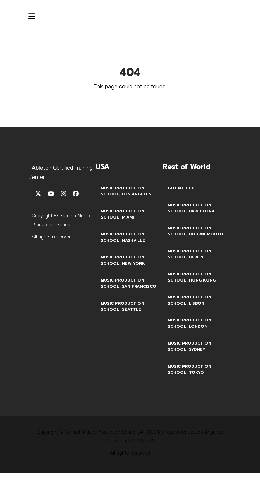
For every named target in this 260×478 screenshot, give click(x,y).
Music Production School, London (189, 323)
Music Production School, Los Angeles (126, 191)
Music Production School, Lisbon (189, 300)
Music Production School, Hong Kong (192, 277)
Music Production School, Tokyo (189, 369)
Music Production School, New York (123, 260)
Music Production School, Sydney (189, 346)
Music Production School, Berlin (189, 254)
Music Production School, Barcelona (191, 208)
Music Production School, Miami (122, 214)
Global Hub (181, 188)
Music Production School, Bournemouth (195, 231)
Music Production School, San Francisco (128, 283)
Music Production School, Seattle (122, 306)
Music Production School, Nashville (123, 237)
